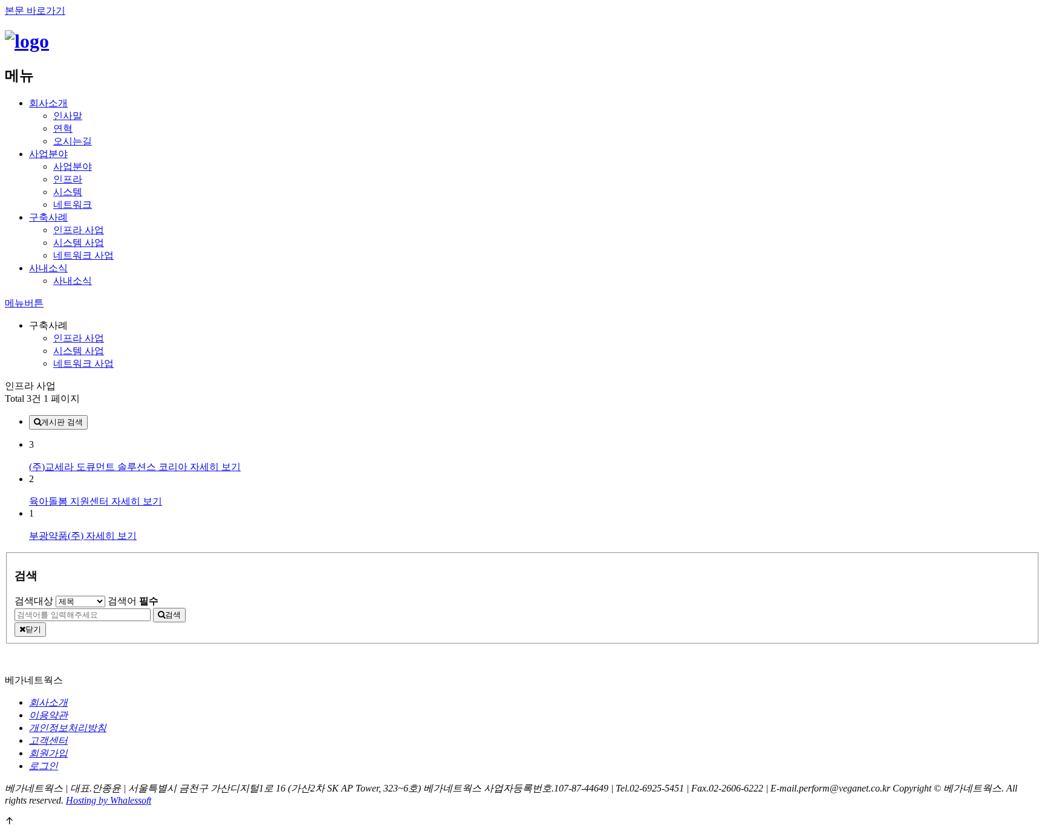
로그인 (43, 766)
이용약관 (48, 715)
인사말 (67, 116)
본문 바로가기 (35, 10)
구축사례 (48, 217)
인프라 (67, 179)
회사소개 (48, 103)
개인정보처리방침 (67, 728)
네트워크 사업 (83, 255)
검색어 (133, 601)
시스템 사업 (78, 242)
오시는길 (72, 141)
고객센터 (48, 740)
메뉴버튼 (24, 303)
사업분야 (48, 154)
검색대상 (34, 601)
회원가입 (48, 753)
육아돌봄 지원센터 (70, 501)
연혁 (63, 128)
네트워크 (72, 204)
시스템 (67, 192)
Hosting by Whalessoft (108, 800)
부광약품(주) (57, 535)
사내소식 (48, 268)
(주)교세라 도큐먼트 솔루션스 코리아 (109, 467)
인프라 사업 (78, 230)
